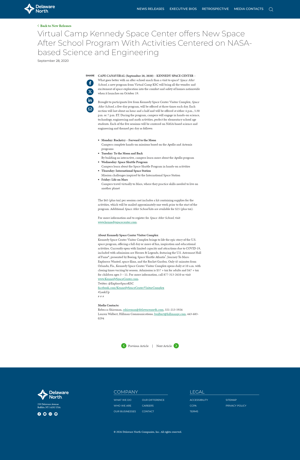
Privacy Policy (236, 405)
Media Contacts (248, 9)
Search (271, 9)
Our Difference (153, 399)
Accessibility (199, 399)
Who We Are (122, 405)
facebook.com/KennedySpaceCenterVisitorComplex (131, 287)
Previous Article (138, 346)
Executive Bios (183, 9)
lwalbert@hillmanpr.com (170, 314)
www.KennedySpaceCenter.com (118, 279)
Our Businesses (125, 411)
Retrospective (215, 9)
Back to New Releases (55, 26)
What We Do (122, 399)
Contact (148, 411)
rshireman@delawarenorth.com (143, 309)
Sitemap (231, 399)
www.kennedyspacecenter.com (117, 222)
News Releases (150, 9)
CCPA (193, 405)
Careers (148, 405)
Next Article (164, 346)
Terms (194, 411)
